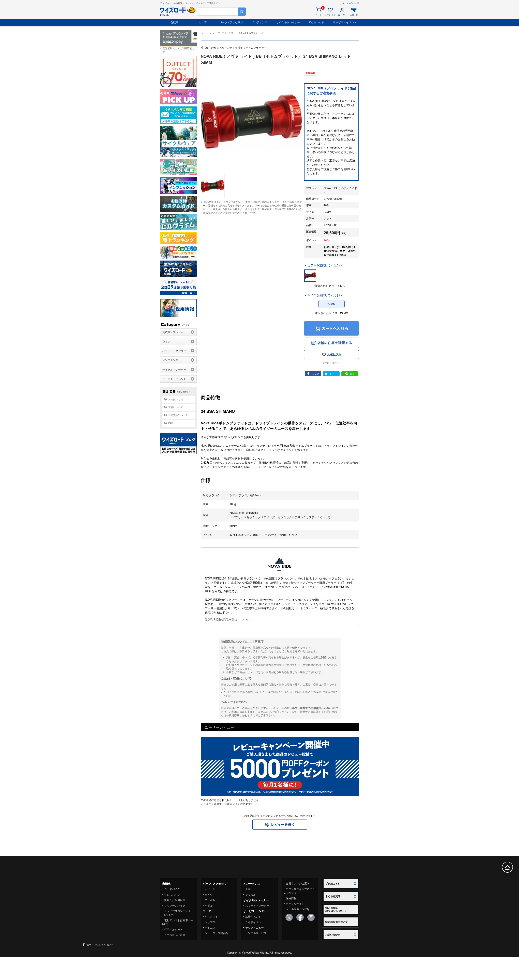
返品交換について (178, 415)
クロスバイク (172, 894)
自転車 (174, 22)
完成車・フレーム (172, 332)
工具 (248, 889)
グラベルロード (173, 929)
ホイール (210, 889)
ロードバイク (172, 889)
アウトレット (316, 22)
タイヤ (209, 894)
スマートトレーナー (257, 905)
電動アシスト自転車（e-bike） (177, 922)
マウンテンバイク (174, 905)
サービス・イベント (345, 22)
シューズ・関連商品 (216, 933)
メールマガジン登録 (298, 909)
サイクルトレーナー (288, 22)
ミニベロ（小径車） (176, 935)
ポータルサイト (295, 904)
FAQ (170, 423)
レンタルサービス (255, 933)
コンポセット (213, 900)
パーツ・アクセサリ (231, 22)
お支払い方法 (175, 399)
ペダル (209, 905)
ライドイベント (254, 922)
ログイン (235, 804)
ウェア (203, 22)
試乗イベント (253, 916)
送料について (175, 407)
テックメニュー (254, 927)
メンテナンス (259, 22)
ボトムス (210, 927)
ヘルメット (211, 916)
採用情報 (291, 898)
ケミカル (250, 894)
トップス (210, 922)
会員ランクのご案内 (298, 883)
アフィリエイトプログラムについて (299, 891)
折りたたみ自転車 (174, 900)
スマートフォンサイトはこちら (101, 944)
